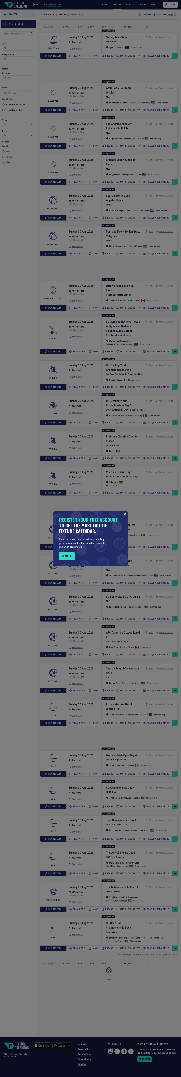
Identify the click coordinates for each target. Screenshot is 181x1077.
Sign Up (67, 556)
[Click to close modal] (125, 514)
